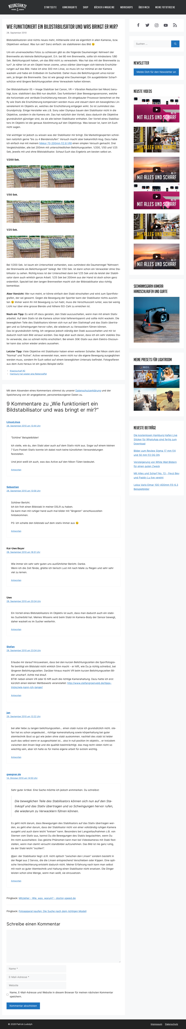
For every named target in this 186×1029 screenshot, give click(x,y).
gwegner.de (14, 774)
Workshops (126, 7)
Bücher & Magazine (104, 7)
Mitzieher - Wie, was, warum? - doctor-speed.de (47, 898)
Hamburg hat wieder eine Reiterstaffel (28, 374)
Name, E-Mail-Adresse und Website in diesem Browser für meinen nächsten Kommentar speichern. (61, 994)
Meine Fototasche (165, 7)
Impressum (156, 1024)
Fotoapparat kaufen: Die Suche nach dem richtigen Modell (52, 911)
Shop (85, 7)
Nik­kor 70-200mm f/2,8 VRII (55, 143)
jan (8, 712)
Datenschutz (171, 1024)
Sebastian (13, 487)
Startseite (50, 7)
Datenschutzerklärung (88, 390)
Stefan (11, 646)
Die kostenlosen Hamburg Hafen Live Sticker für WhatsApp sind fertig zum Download (155, 439)
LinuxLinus (13, 422)
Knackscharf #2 (17, 371)
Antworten (16, 469)
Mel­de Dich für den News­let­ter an (156, 71)
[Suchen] (175, 43)
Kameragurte (69, 7)
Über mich (144, 7)
